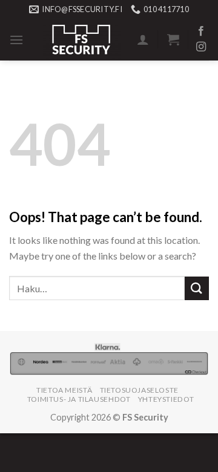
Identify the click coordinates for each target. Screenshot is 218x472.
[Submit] (197, 288)
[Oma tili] (143, 39)
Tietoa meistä (64, 390)
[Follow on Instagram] (201, 47)
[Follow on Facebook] (201, 31)
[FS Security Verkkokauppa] (82, 39)
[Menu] (16, 39)
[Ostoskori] (173, 39)
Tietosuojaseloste (139, 390)
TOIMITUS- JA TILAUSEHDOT (79, 399)
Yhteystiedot (166, 399)
